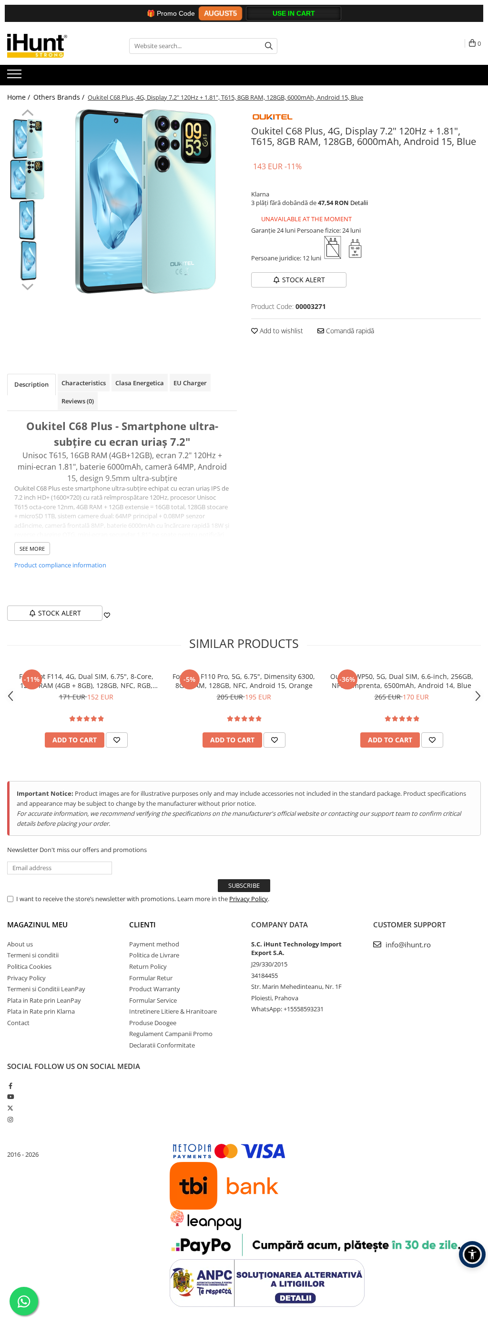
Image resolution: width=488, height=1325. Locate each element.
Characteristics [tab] (83, 383)
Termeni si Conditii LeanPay (46, 989)
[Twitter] (10, 1108)
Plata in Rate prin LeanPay (44, 1000)
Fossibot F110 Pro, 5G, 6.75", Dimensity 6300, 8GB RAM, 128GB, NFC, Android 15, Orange (244, 681)
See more (32, 548)
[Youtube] (10, 1096)
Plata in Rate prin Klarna (41, 1011)
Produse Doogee (152, 1022)
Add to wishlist (280, 330)
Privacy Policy (248, 898)
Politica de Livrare (154, 955)
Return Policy (148, 966)
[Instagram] (10, 1119)
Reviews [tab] (77, 401)
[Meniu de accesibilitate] (472, 1254)
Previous (27, 114)
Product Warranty (154, 989)
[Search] (268, 46)
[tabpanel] (144, 201)
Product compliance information (60, 565)
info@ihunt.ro (407, 944)
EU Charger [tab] (190, 383)
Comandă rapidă (349, 330)
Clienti (142, 924)
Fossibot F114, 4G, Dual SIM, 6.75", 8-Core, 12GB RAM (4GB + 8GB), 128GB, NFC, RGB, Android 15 (86, 681)
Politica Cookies (29, 966)
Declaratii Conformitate (162, 1045)
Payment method (154, 944)
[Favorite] (107, 615)
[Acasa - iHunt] (54, 46)
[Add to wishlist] (117, 740)
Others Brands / (59, 97)
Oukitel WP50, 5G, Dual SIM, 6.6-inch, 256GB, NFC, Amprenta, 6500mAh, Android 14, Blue (401, 681)
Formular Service (153, 1000)
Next (27, 285)
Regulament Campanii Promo (171, 1033)
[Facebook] (10, 1085)
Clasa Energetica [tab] (139, 383)
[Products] (15, 77)
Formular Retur (151, 978)
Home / (19, 97)
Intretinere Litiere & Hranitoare (173, 1011)
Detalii (359, 202)
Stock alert (303, 279)
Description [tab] (31, 384)
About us (20, 944)
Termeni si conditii (33, 955)
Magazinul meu (37, 924)
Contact (18, 1022)
